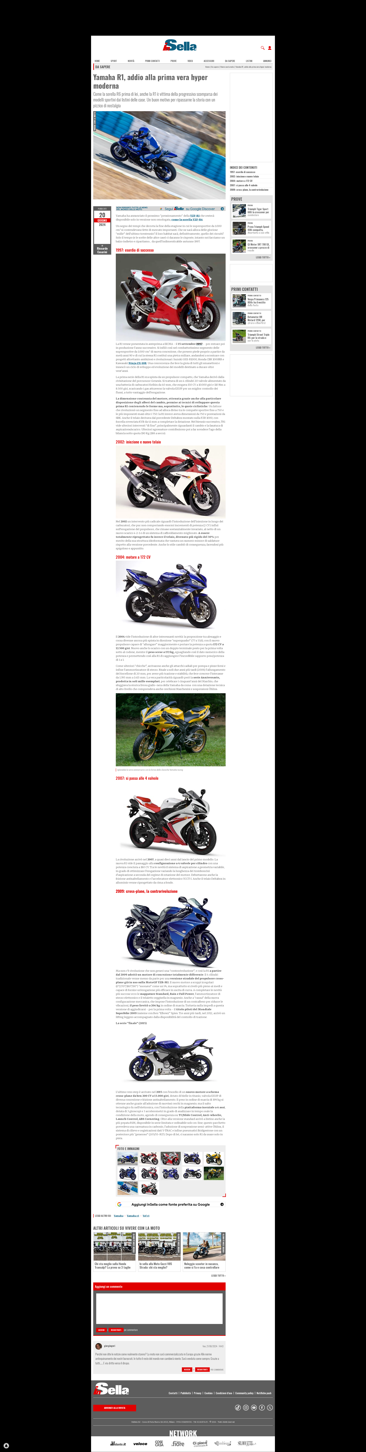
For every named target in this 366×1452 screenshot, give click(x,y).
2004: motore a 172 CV (241, 181)
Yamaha (118, 1215)
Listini (249, 61)
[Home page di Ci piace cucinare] (200, 1444)
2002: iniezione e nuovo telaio (244, 176)
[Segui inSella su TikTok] (238, 1408)
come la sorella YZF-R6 (187, 219)
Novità (131, 61)
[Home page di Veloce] (140, 1444)
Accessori (209, 61)
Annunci (267, 61)
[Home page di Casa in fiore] (178, 1444)
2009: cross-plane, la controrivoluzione (249, 189)
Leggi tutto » (218, 1275)
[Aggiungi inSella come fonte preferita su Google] (171, 1204)
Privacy (197, 1393)
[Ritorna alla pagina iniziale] (111, 1388)
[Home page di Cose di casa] (159, 1444)
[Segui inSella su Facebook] (262, 1408)
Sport (114, 61)
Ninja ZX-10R (138, 363)
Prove (174, 61)
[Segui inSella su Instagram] (246, 1408)
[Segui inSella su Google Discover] (171, 208)
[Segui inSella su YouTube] (254, 1408)
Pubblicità (186, 1393)
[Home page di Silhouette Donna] (247, 1444)
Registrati (116, 1329)
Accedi (101, 1329)
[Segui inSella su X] (270, 1408)
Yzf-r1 (146, 1215)
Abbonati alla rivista (114, 1407)
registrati (202, 1369)
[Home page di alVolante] (118, 1444)
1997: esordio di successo (242, 172)
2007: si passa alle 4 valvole (243, 185)
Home (97, 61)
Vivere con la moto (227, 66)
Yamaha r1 (133, 1215)
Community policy (244, 1393)
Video (190, 61)
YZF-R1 (195, 215)
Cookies (208, 1393)
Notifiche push (264, 1393)
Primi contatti (152, 61)
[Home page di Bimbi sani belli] (222, 1444)
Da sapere (230, 61)
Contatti (173, 1393)
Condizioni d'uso (224, 1393)
